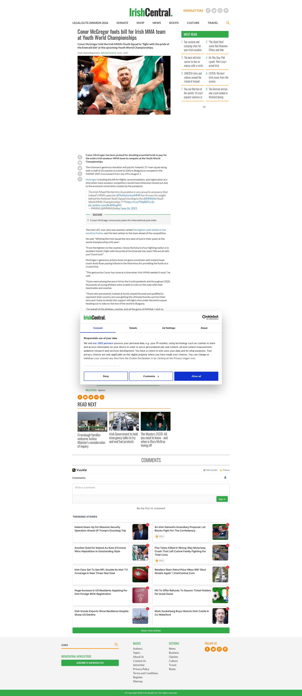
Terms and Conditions (145, 673)
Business (174, 652)
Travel (172, 665)
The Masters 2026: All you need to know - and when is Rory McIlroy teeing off (154, 439)
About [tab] (204, 327)
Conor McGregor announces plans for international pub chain (123, 220)
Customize (149, 376)
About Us (138, 656)
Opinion (173, 656)
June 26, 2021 (129, 208)
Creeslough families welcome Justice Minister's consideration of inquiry (91, 440)
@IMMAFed (150, 198)
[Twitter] (214, 10)
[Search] (227, 23)
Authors (137, 648)
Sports (101, 390)
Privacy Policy (141, 669)
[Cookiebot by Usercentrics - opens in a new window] (204, 317)
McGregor (91, 179)
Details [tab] (133, 327)
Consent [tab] (98, 327)
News (172, 648)
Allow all (196, 376)
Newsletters (193, 10)
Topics (136, 652)
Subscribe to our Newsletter (89, 662)
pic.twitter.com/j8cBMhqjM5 (104, 205)
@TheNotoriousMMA (128, 195)
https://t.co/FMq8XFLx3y (139, 202)
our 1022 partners (103, 343)
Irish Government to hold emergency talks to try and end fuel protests (123, 437)
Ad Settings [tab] (168, 327)
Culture (173, 661)
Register (138, 677)
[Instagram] (220, 10)
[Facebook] (208, 10)
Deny (106, 376)
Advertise (139, 665)
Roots (172, 669)
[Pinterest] (226, 10)
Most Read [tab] (190, 34)
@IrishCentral (108, 52)
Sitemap (138, 681)
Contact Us (139, 661)
